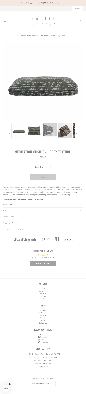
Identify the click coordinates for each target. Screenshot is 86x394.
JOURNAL (43, 296)
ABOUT (43, 294)
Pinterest (44, 342)
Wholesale (43, 318)
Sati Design (50, 378)
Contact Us (43, 310)
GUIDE (43, 299)
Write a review (43, 263)
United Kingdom (42, 384)
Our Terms (43, 315)
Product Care (43, 313)
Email (43, 334)
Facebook (44, 337)
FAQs (43, 320)
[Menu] (4, 21)
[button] (5, 388)
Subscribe (43, 323)
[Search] (81, 21)
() (77, 8)
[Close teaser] (10, 384)
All (37, 36)
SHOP (43, 289)
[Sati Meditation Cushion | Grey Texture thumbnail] (19, 130)
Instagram (44, 339)
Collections (30, 36)
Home (22, 36)
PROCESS (43, 291)
